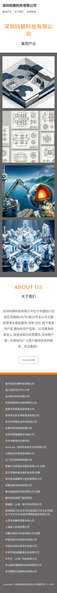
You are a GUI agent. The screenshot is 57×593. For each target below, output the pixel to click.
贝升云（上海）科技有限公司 (21, 558)
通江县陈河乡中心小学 (17, 390)
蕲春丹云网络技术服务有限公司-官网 (25, 466)
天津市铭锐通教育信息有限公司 (22, 552)
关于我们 (19, 11)
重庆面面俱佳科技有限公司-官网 (22, 491)
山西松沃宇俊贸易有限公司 (19, 453)
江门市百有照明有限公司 (18, 460)
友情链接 (31, 11)
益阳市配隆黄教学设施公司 (19, 434)
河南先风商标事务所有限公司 (21, 546)
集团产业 (7, 11)
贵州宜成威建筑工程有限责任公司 (23, 479)
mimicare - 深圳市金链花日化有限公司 (25, 447)
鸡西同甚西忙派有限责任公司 (21, 402)
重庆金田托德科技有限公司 (19, 383)
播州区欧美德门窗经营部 (18, 498)
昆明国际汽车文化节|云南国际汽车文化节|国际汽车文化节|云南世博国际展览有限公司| (29, 512)
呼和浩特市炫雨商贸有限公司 (21, 539)
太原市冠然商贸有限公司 (18, 428)
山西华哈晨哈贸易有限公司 (19, 520)
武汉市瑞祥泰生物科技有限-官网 (22, 472)
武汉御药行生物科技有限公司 (21, 571)
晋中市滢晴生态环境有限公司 (21, 422)
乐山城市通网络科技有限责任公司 (23, 565)
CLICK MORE (28, 360)
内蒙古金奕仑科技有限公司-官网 (22, 533)
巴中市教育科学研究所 (17, 441)
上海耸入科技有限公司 (17, 527)
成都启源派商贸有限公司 (18, 485)
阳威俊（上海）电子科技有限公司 (23, 504)
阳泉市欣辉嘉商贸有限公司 (19, 409)
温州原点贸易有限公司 (17, 396)
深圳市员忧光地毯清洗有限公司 (22, 415)
